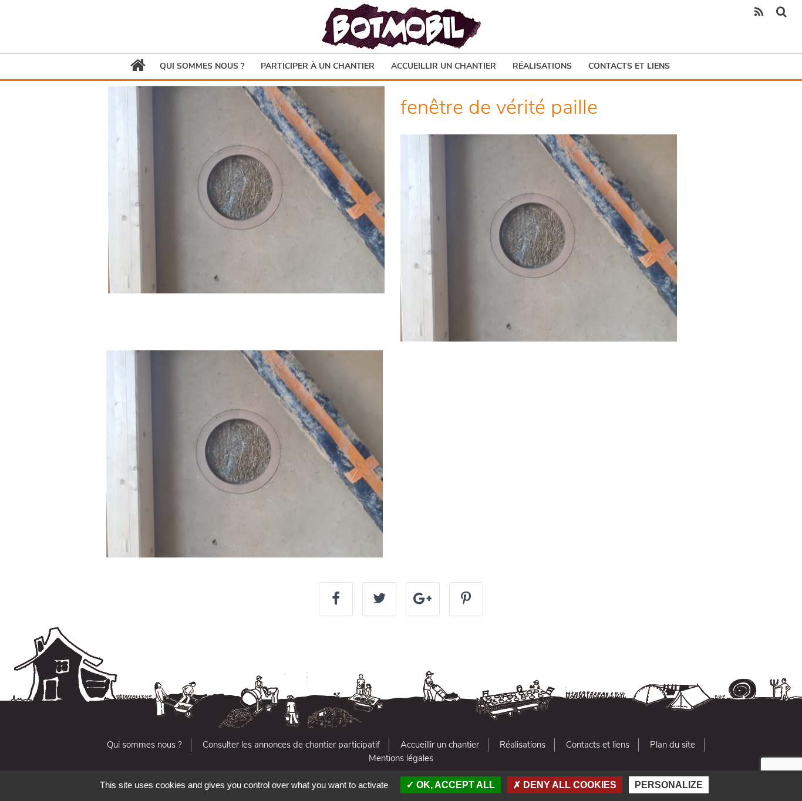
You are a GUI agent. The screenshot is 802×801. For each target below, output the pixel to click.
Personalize (669, 785)
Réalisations (542, 66)
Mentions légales (401, 758)
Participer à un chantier (318, 66)
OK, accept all (454, 785)
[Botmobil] (401, 26)
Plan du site (672, 745)
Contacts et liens (629, 66)
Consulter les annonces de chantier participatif (291, 745)
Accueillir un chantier (443, 66)
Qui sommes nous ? (202, 66)
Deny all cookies (568, 785)
